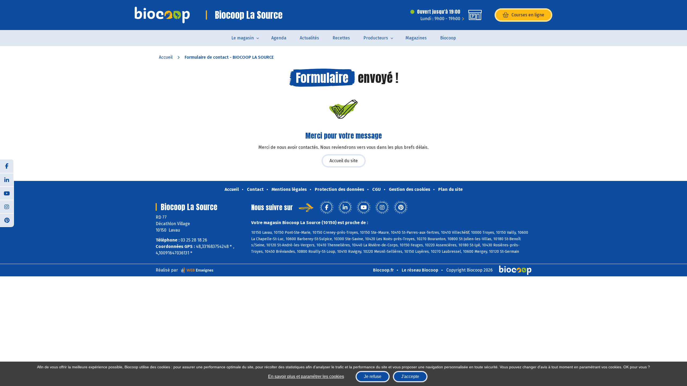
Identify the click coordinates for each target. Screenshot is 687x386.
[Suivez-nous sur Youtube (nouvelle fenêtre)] (6, 193)
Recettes (341, 37)
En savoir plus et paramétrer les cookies (306, 376)
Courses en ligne (527, 14)
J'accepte (410, 376)
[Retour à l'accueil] (162, 15)
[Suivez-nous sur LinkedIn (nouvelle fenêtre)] (6, 179)
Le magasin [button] (242, 37)
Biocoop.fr (383, 270)
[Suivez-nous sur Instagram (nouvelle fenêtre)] (6, 206)
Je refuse (372, 376)
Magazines (416, 37)
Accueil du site (344, 160)
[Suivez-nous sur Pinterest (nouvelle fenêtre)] (6, 220)
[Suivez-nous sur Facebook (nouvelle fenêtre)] (6, 166)
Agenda (278, 37)
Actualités (309, 37)
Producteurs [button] (375, 37)
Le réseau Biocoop (420, 270)
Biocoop (448, 37)
